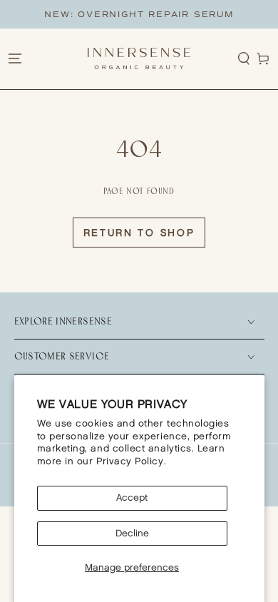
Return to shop (139, 233)
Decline (132, 533)
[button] (244, 59)
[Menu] (14, 59)
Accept (132, 498)
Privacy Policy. (131, 461)
